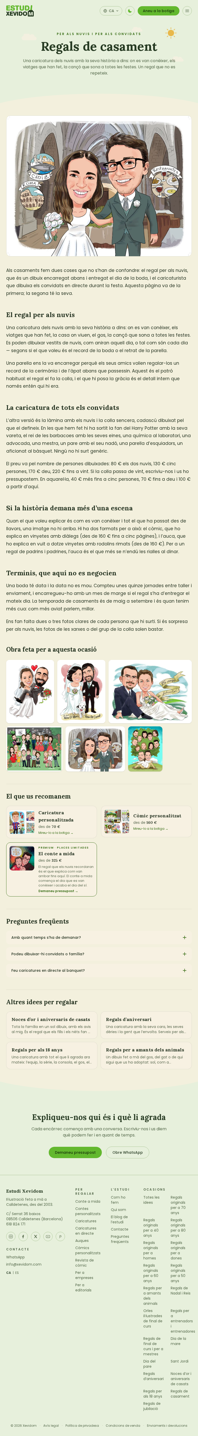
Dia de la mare (178, 1341)
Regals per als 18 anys (152, 1394)
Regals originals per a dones (178, 1250)
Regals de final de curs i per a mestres (153, 1346)
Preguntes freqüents (120, 1239)
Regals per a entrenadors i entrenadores (183, 1321)
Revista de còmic (84, 1263)
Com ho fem (118, 1200)
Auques (82, 1240)
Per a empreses (84, 1275)
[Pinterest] (60, 1236)
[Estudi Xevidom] (20, 10)
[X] (35, 1236)
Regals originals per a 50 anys (178, 1273)
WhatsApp (15, 1257)
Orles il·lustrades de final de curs (152, 1318)
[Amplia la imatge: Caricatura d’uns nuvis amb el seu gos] (81, 691)
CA (8, 1273)
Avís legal (51, 1426)
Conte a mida (87, 1201)
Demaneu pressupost (75, 1152)
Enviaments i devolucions (167, 1426)
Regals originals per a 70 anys (178, 1205)
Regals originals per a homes (150, 1250)
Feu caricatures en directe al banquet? (48, 970)
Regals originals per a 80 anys (178, 1227)
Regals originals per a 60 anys (150, 1273)
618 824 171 (15, 1224)
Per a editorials (83, 1287)
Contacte (119, 1229)
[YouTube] (48, 1236)
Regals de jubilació (152, 1406)
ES (17, 1273)
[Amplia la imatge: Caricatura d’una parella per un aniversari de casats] (150, 691)
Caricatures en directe (85, 1231)
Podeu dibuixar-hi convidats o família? (47, 954)
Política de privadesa (82, 1426)
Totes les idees (151, 1200)
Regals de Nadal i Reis (181, 1290)
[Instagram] (10, 1236)
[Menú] (187, 10)
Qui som (118, 1209)
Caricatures (85, 1221)
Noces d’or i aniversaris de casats (181, 1379)
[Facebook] (23, 1236)
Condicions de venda (123, 1426)
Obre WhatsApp (127, 1152)
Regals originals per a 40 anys (151, 1227)
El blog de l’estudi (119, 1219)
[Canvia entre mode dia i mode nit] (130, 10)
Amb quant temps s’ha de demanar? (46, 937)
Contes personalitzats (88, 1211)
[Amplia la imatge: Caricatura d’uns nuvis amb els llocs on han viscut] (95, 748)
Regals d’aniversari (153, 1376)
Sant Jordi (179, 1361)
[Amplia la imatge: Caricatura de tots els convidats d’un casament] (34, 748)
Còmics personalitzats (88, 1250)
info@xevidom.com (24, 1264)
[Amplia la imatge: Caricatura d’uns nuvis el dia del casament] (30, 691)
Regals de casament (180, 1394)
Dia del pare (149, 1364)
